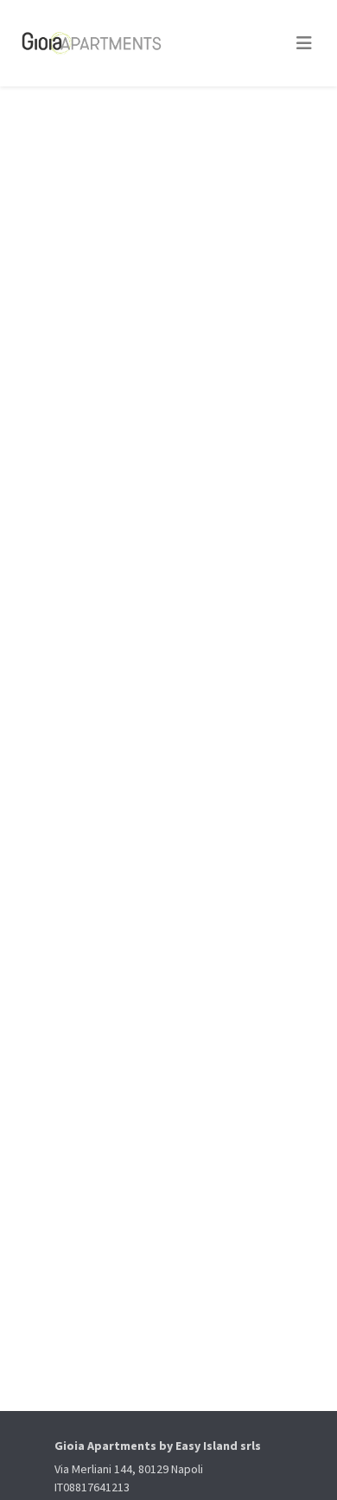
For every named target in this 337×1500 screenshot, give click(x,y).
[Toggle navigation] (304, 43)
